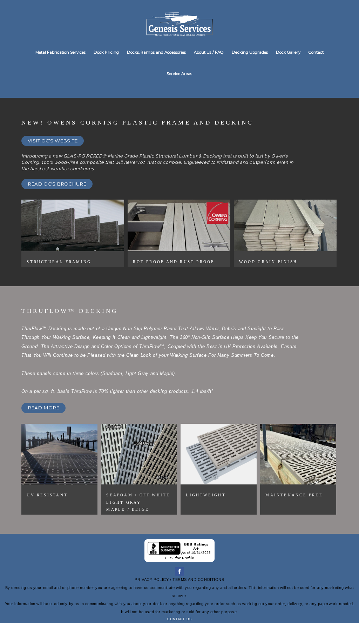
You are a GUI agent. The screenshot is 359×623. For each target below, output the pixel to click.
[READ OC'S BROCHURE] (57, 191)
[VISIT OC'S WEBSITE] (52, 148)
